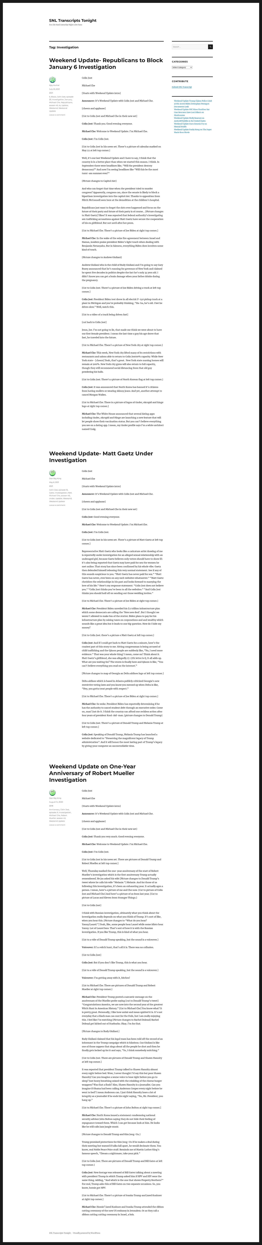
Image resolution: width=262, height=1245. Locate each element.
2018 (51, 806)
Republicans (66, 102)
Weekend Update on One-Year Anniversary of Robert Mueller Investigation (92, 773)
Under (52, 498)
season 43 (61, 818)
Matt (70, 493)
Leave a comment (57, 115)
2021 (51, 93)
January (68, 99)
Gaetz (51, 493)
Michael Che (54, 102)
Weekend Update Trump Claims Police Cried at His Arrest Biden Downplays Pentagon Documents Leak (193, 104)
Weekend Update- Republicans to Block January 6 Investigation (106, 63)
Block (53, 97)
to (60, 105)
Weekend (53, 108)
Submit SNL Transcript (182, 87)
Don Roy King (55, 478)
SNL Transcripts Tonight (72, 20)
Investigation (58, 99)
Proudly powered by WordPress (86, 1233)
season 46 (53, 105)
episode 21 (53, 812)
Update (64, 105)
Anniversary (54, 809)
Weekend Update (57, 501)
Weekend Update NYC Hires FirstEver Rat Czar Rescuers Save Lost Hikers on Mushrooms (191, 112)
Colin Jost (61, 97)
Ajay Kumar (54, 85)
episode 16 (63, 490)
